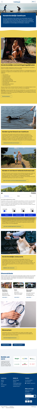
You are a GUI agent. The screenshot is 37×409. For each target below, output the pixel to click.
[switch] (14, 211)
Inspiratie (2, 386)
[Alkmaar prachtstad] (32, 364)
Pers (3, 407)
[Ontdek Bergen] (17, 358)
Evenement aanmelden (10, 407)
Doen (2, 383)
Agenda (2, 380)
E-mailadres (28, 394)
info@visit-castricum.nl (30, 383)
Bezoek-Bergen (16, 380)
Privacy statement (4, 406)
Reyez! (35, 406)
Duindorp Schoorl (16, 386)
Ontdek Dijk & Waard (17, 384)
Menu (33, 1)
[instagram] (29, 401)
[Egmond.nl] (24, 364)
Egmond (14, 381)
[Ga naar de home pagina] (17, 1)
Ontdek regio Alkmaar (17, 383)
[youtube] (31, 401)
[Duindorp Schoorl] (17, 364)
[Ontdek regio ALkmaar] (32, 358)
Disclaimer (11, 406)
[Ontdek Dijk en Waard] (24, 358)
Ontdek (2, 381)
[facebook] (26, 401)
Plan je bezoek (3, 384)
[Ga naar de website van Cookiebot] (31, 193)
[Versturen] (35, 396)
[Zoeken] (2, 2)
